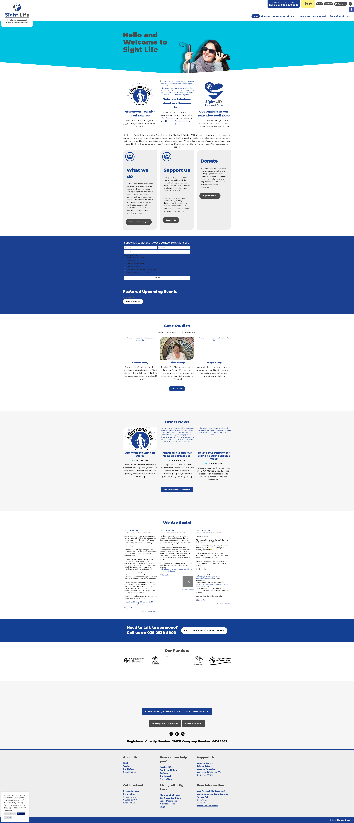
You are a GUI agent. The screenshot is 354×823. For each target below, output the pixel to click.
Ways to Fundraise (206, 769)
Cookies (201, 803)
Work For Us (129, 803)
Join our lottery (204, 766)
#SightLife (128, 602)
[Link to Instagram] (182, 734)
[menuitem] (308, 4)
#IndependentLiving (184, 569)
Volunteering (129, 797)
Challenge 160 (130, 800)
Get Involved (319, 16)
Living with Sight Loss (339, 16)
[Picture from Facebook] (165, 581)
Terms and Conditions (207, 806)
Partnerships (129, 794)
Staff (125, 763)
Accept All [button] (21, 814)
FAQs (162, 807)
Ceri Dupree (167, 118)
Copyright (201, 800)
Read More (8, 810)
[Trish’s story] (177, 348)
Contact (328, 4)
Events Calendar (131, 791)
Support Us (304, 16)
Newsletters (166, 779)
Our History (128, 769)
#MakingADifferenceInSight (142, 602)
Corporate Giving (205, 775)
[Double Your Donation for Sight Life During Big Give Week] (214, 438)
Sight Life (134, 530)
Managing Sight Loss (170, 795)
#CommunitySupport (168, 571)
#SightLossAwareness (168, 569)
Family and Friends (169, 770)
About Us (265, 16)
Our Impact (165, 776)
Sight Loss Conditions (170, 798)
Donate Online (308, 4)
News (319, 4)
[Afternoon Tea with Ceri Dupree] (140, 438)
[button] (351, 9)
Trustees (127, 766)
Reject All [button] (8, 817)
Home (256, 16)
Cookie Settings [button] (10, 814)
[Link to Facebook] (171, 734)
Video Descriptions (169, 801)
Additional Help (167, 804)
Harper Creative (345, 820)
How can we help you (139, 222)
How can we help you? (284, 16)
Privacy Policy (204, 797)
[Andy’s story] (214, 348)
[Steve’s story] (140, 348)
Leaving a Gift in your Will (209, 772)
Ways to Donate (209, 196)
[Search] (350, 4)
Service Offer (166, 767)
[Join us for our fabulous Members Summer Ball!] (177, 438)
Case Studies (129, 772)
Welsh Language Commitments (212, 794)
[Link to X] (177, 734)
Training (164, 773)
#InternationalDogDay (132, 604)
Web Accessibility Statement (211, 791)
